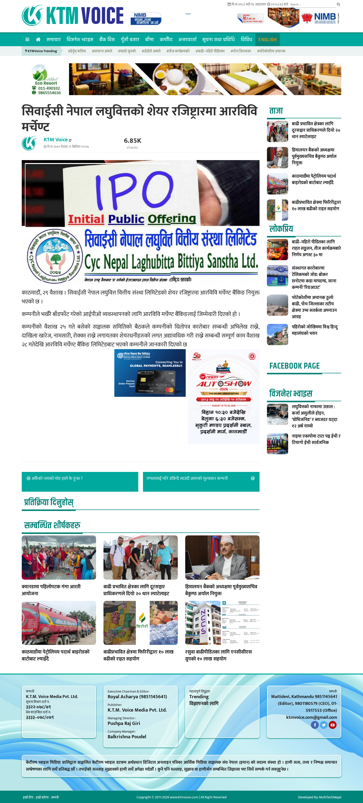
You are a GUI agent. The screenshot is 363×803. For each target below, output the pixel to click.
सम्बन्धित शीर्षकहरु (52, 525)
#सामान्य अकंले (102, 51)
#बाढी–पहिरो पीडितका (210, 51)
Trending (199, 696)
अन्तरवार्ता (187, 39)
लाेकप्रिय (281, 229)
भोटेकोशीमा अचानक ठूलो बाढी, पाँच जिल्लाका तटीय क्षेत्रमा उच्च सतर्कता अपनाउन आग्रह (314, 307)
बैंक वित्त (107, 39)
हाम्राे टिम (28, 797)
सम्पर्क (55, 797)
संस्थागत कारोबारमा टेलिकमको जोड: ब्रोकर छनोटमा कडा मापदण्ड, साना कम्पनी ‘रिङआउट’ (314, 278)
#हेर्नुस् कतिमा (77, 51)
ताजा (276, 111)
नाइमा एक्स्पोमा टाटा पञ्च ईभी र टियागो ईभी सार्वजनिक (316, 439)
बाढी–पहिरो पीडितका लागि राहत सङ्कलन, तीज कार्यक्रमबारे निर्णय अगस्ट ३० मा (316, 248)
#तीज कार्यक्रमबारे (178, 51)
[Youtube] (332, 725)
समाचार (54, 39)
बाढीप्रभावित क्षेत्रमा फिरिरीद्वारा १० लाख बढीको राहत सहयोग (138, 655)
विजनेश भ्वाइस (80, 39)
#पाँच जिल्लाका (241, 51)
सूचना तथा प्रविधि (218, 39)
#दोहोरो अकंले (151, 51)
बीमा (149, 39)
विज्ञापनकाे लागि (204, 703)
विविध (246, 39)
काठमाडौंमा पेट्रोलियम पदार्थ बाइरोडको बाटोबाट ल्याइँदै (55, 655)
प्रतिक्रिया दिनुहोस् (48, 502)
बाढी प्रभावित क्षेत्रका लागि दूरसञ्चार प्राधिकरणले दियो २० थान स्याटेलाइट (136, 590)
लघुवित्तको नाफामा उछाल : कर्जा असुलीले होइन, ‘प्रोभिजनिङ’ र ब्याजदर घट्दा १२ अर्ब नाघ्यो (314, 416)
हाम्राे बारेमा (42, 797)
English (267, 39)
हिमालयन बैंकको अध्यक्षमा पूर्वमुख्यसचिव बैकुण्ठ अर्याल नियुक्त (221, 590)
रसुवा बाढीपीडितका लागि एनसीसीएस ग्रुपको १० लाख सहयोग (218, 655)
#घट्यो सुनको (127, 51)
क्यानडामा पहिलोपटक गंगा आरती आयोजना (51, 590)
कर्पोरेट (166, 39)
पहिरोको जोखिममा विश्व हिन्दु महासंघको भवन (315, 330)
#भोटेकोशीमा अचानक (271, 51)
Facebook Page (294, 366)
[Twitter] (323, 725)
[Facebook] (314, 725)
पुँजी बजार (130, 39)
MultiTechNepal (330, 797)
